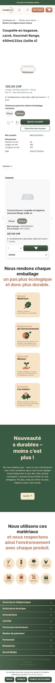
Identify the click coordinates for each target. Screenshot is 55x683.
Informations (10, 615)
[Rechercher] (27, 10)
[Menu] (19, 10)
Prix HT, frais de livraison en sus (18, 92)
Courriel (26, 496)
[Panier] (49, 9)
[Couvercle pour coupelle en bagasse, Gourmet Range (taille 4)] (27, 194)
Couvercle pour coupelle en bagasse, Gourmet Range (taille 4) (26, 211)
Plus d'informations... (36, 675)
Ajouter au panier (35, 122)
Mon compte (38, 10)
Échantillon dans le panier (35, 129)
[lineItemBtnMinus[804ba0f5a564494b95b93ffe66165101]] (8, 122)
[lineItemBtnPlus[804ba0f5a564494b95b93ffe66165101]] (16, 122)
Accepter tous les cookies (40, 679)
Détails (12, 255)
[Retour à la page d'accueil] (8, 10)
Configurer (21, 679)
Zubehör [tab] (6, 166)
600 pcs (20, 113)
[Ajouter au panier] (35, 248)
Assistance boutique (14, 608)
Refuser (9, 679)
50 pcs (10, 113)
